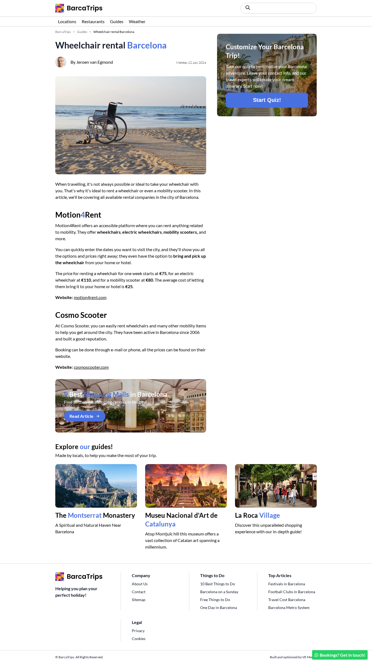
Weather (137, 21)
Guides (116, 21)
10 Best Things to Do (217, 583)
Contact (138, 591)
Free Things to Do (215, 599)
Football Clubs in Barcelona (291, 591)
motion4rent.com (90, 297)
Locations (67, 21)
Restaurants (93, 21)
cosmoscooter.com (91, 367)
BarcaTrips (63, 32)
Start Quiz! (267, 100)
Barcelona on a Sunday (219, 591)
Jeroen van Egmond (94, 62)
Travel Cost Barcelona (286, 599)
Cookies (138, 638)
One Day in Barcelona (218, 607)
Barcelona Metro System (289, 607)
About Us (140, 583)
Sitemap (138, 599)
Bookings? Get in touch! (342, 654)
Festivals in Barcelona (286, 583)
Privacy (138, 630)
